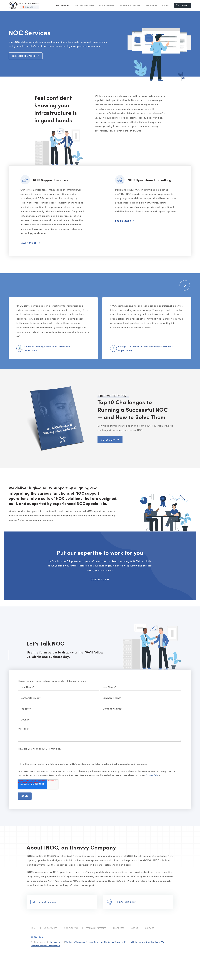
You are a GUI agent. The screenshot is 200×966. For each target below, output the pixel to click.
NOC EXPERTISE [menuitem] (71, 928)
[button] (185, 285)
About (165, 5)
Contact (184, 5)
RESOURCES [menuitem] (118, 928)
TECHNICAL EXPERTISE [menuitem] (96, 928)
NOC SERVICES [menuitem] (50, 928)
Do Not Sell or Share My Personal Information (123, 941)
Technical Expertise (129, 5)
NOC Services (62, 5)
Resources (151, 5)
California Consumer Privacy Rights (82, 941)
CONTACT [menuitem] (149, 928)
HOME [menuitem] (34, 928)
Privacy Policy (152, 774)
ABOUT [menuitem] (134, 928)
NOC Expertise (106, 5)
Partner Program (84, 5)
